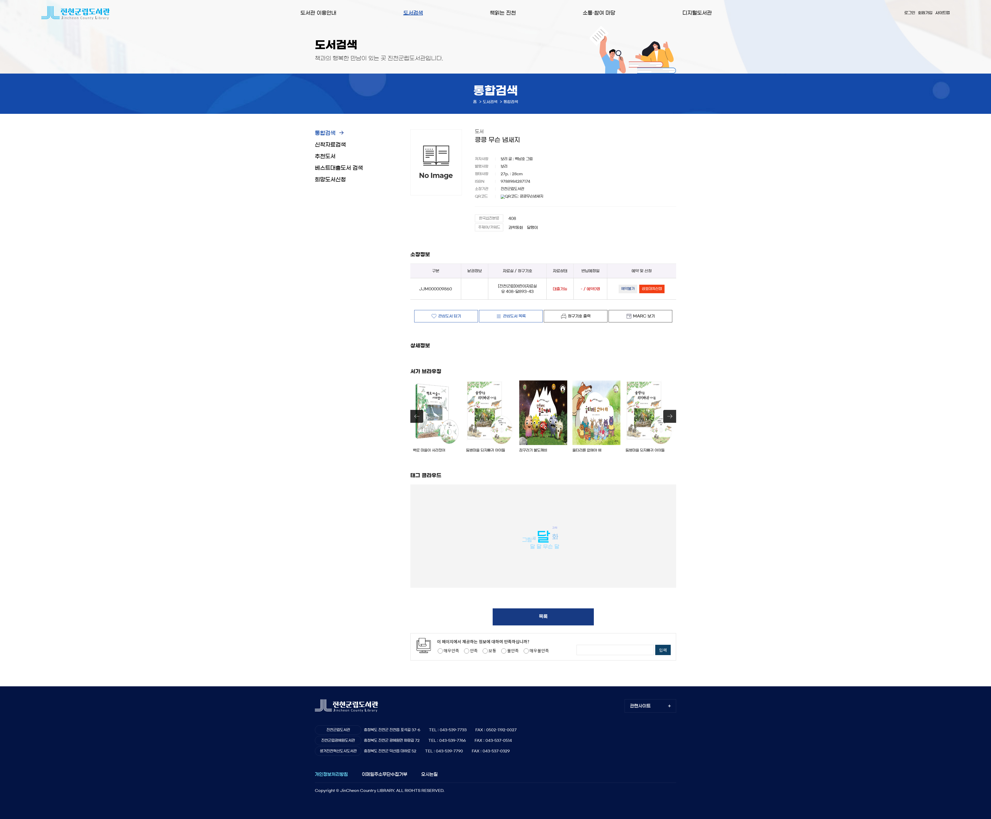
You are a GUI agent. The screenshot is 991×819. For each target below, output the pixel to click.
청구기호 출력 (579, 316)
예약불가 (628, 289)
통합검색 (325, 133)
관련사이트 (640, 706)
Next (669, 416)
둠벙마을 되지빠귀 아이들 (485, 450)
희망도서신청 (330, 179)
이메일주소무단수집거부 (384, 774)
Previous (416, 416)
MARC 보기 (644, 316)
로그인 (909, 13)
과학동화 (515, 227)
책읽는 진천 (503, 12)
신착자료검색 (330, 144)
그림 (527, 540)
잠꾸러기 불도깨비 (533, 450)
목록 (543, 616)
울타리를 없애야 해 (586, 450)
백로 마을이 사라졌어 (429, 450)
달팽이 (532, 227)
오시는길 (429, 774)
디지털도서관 (697, 12)
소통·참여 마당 (599, 12)
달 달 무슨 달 (544, 546)
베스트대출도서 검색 (339, 168)
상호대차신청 (652, 289)
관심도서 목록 (514, 316)
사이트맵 (942, 13)
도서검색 (413, 12)
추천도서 (325, 156)
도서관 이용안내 (318, 12)
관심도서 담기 (449, 316)
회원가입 (925, 13)
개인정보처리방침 (331, 774)
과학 (554, 527)
